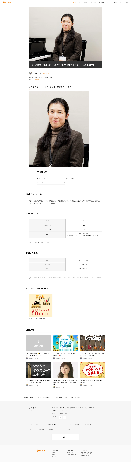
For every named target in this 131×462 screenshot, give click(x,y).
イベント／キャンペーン (118, 2)
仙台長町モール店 (32, 397)
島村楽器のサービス (104, 2)
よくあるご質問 (55, 450)
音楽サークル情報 (52, 424)
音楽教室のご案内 (34, 424)
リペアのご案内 (88, 424)
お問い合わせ (40, 182)
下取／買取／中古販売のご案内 (37, 429)
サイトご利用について (71, 454)
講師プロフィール (41, 178)
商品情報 (37, 79)
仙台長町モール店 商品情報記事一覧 (45, 397)
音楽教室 (93, 2)
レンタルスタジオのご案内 (72, 424)
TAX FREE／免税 (69, 450)
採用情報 (53, 452)
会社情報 (53, 454)
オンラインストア (84, 2)
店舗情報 (74, 2)
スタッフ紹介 (51, 429)
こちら (45, 242)
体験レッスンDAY (70, 178)
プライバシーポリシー (71, 452)
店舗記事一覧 (46, 73)
